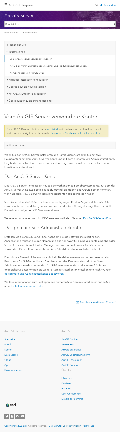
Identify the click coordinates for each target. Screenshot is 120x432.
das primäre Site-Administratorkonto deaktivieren (34, 273)
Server (8, 349)
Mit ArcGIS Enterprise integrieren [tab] (27, 93)
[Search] (97, 5)
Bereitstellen (11, 32)
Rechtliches (88, 426)
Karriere (66, 383)
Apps (7, 365)
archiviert (52, 129)
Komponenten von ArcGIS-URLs (27, 72)
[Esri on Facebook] (12, 416)
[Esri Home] (10, 405)
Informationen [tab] (17, 51)
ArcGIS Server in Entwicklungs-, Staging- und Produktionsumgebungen (48, 65)
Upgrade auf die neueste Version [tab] (27, 86)
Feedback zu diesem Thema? (98, 302)
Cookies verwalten (71, 426)
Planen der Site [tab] (17, 44)
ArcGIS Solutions (70, 365)
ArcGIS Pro (67, 344)
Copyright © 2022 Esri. (15, 426)
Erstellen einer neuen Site (26, 285)
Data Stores (11, 354)
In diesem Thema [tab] (15, 145)
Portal (7, 344)
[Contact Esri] (22, 416)
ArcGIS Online (69, 339)
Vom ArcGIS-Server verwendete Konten (31, 58)
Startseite (9, 339)
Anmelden (110, 5)
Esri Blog (66, 388)
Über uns (66, 378)
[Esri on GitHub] (17, 416)
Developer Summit (72, 398)
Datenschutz (55, 426)
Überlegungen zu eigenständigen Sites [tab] (30, 100)
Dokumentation (13, 370)
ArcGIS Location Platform (75, 354)
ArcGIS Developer (71, 359)
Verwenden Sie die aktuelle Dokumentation (76, 133)
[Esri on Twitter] (6, 416)
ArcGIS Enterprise (21, 5)
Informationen (29, 32)
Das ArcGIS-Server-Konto (98, 218)
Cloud (7, 359)
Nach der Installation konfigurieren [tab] (28, 79)
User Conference (71, 393)
